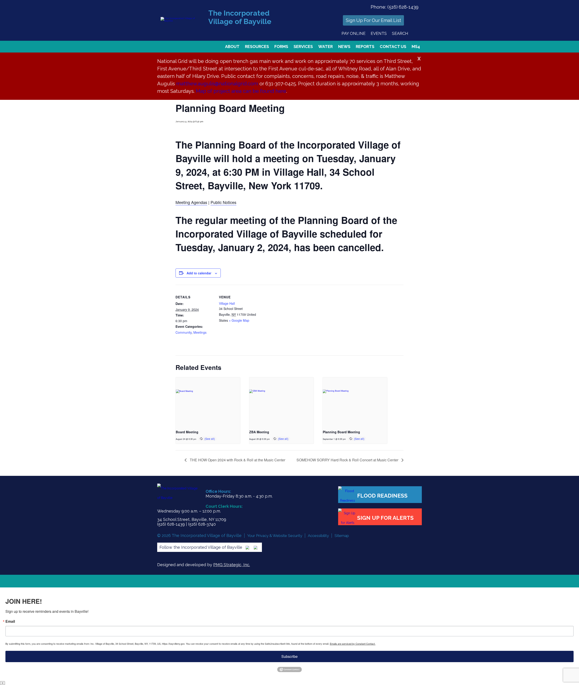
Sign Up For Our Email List (373, 20)
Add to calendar (199, 273)
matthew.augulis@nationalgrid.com (217, 83)
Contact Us (393, 46)
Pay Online (353, 33)
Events (379, 33)
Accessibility (318, 535)
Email (10, 621)
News (344, 46)
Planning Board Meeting (341, 432)
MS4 (416, 46)
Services (303, 46)
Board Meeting (187, 432)
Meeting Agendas (191, 202)
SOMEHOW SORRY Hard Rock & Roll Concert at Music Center (348, 459)
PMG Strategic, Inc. (231, 564)
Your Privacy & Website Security (274, 535)
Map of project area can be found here (241, 91)
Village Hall (227, 303)
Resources (257, 46)
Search (400, 33)
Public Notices (223, 202)
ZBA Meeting (259, 432)
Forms (281, 46)
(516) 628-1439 (402, 7)
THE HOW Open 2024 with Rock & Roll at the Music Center (237, 459)
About (232, 46)
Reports (365, 46)
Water (325, 46)
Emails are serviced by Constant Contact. (352, 643)
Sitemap (342, 535)
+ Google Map (239, 320)
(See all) (209, 439)
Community (184, 332)
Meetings (199, 332)
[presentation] (208, 401)
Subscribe (289, 656)
